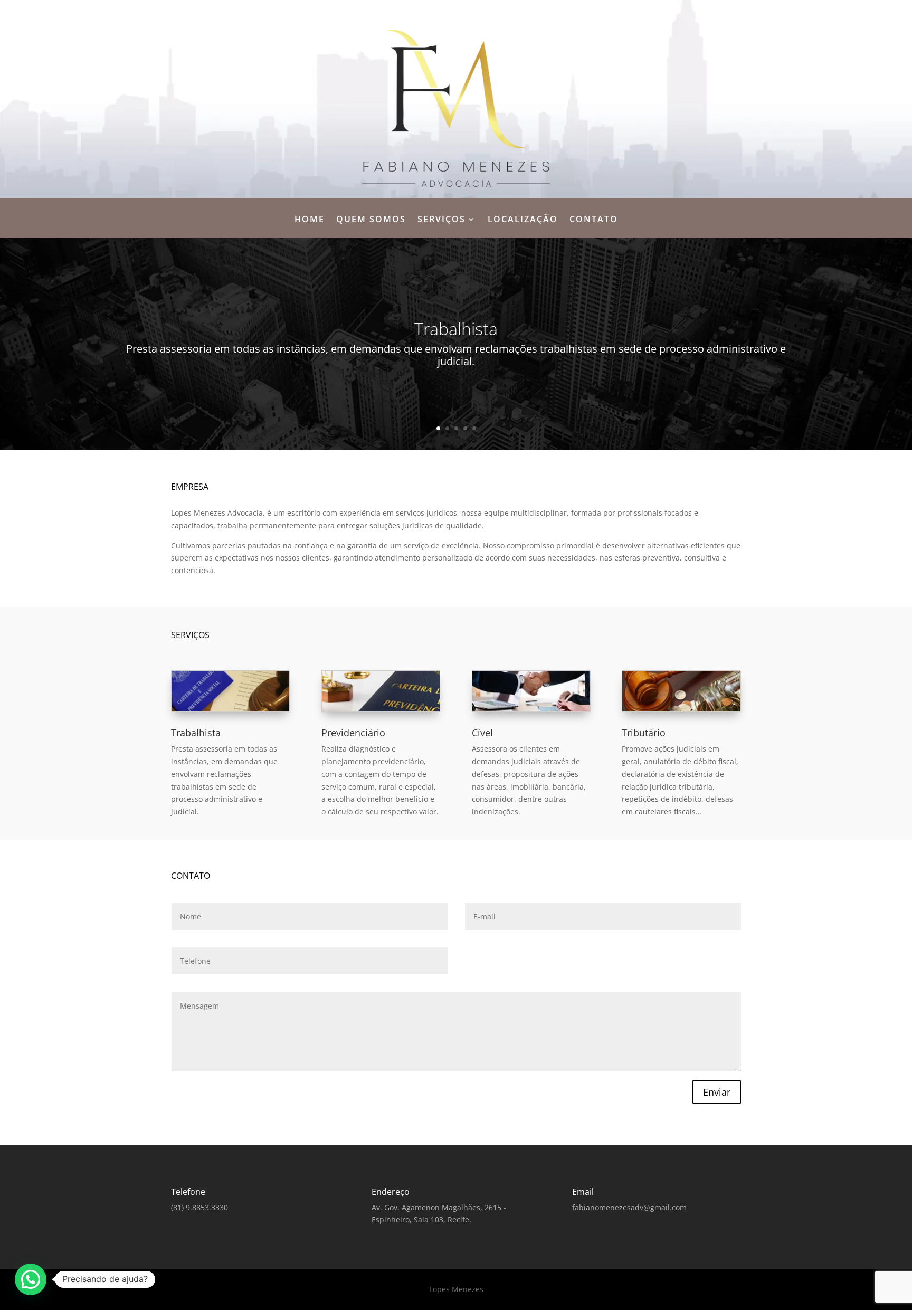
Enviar (716, 1092)
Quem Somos (371, 220)
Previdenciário (353, 732)
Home (309, 220)
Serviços (441, 220)
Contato (593, 220)
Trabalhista (196, 732)
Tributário (644, 732)
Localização (523, 220)
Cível (482, 732)
